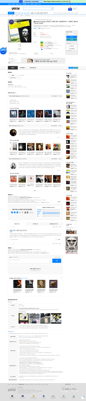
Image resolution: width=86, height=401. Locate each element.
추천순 (57, 226)
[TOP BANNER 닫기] (84, 1)
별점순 (60, 226)
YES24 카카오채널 (65, 384)
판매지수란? (50, 28)
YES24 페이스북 (67, 384)
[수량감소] (69, 34)
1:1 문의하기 (64, 391)
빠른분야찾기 (11, 12)
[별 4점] (13, 257)
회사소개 (9, 384)
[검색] (52, 8)
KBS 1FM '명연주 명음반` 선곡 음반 (46, 19)
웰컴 (9, 15)
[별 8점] (16, 257)
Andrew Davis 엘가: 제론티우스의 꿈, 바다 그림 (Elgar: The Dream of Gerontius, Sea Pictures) (73, 178)
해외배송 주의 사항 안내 (71, 43)
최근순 (54, 226)
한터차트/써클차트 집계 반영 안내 (26, 53)
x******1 (68, 227)
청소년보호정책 (27, 384)
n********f (16, 231)
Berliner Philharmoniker (60, 25)
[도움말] (37, 36)
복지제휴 (43, 384)
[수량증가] (73, 34)
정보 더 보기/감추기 (70, 25)
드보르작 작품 (68, 229)
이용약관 (16, 384)
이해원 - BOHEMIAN (30, 184)
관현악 (22, 15)
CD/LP (12, 15)
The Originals (38, 19)
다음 (15, 226)
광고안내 (36, 384)
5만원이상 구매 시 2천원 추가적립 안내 (51, 37)
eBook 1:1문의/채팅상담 (73, 389)
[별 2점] (12, 257)
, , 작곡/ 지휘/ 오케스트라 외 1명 (52, 25)
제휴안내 (39, 384)
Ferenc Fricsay (52, 25)
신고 (25, 231)
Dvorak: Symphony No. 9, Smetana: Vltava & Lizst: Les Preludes (61, 26)
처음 (10, 226)
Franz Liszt (41, 25)
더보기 (75, 73)
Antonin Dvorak (45, 25)
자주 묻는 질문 (69, 391)
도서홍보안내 (32, 384)
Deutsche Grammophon (37, 26)
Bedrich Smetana (36, 25)
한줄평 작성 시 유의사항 (60, 257)
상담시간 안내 (75, 391)
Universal (73, 25)
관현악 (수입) (27, 15)
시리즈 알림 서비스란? (72, 50)
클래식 (17, 15)
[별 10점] (17, 257)
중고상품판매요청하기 (36, 53)
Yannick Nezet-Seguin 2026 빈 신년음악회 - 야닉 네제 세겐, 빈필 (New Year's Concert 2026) (73, 166)
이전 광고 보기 (76, 10)
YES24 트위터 (68, 384)
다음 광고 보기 (77, 10)
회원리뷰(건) (43, 28)
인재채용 (12, 384)
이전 (12, 226)
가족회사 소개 (74, 384)
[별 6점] (14, 257)
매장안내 (46, 384)
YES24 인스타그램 (69, 384)
